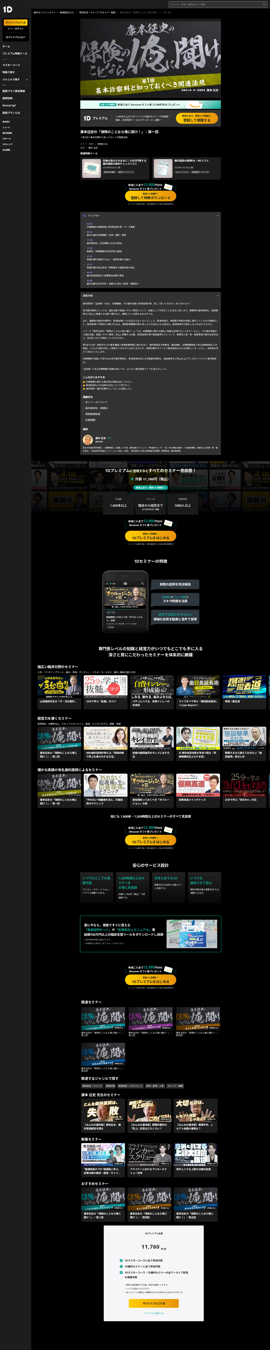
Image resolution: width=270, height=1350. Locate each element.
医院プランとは (11, 112)
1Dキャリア (7, 144)
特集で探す (8, 72)
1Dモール (6, 138)
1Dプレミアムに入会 (16, 22)
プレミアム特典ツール (14, 53)
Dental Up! (9, 105)
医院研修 (7, 98)
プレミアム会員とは (154, 1313)
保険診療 (110, 1085)
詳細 (109, 438)
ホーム (6, 46)
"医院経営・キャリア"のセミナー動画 (97, 12)
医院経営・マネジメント (130, 1085)
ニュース (6, 127)
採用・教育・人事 (155, 1085)
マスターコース (11, 65)
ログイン (19, 28)
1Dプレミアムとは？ (16, 37)
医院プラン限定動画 (13, 91)
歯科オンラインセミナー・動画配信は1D (54, 12)
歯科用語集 (7, 133)
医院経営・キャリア (92, 1085)
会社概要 (6, 150)
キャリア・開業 (175, 1085)
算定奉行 (6, 121)
